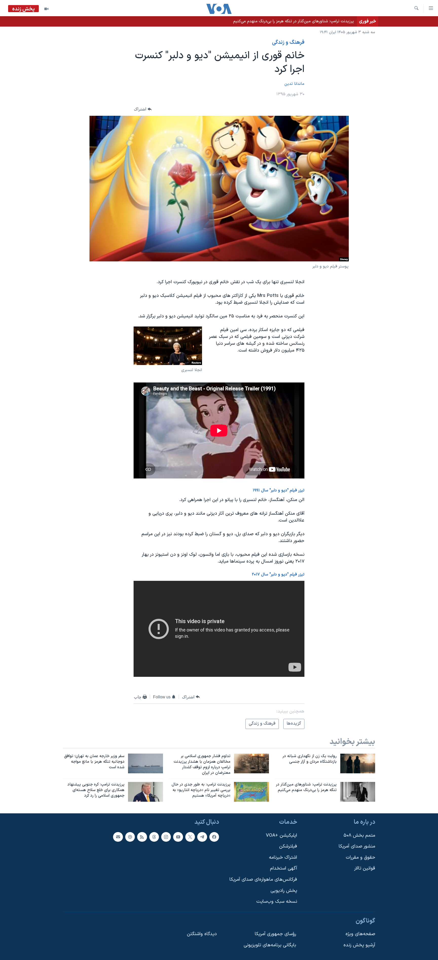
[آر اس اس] (142, 837)
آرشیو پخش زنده (359, 945)
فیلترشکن (288, 846)
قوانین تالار (364, 868)
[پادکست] (130, 837)
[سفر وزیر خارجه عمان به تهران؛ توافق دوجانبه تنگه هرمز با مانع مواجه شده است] (145, 763)
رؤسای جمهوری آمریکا (275, 934)
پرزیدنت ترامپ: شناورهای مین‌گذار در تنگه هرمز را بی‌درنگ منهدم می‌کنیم (293, 21)
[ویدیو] (46, 9)
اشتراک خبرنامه (283, 857)
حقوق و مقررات (360, 857)
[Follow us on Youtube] (178, 837)
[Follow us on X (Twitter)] (190, 837)
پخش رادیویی (283, 890)
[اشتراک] (118, 837)
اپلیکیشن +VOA (281, 835)
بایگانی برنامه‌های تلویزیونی (270, 945)
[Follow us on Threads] (154, 837)
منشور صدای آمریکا (357, 846)
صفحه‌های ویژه (360, 934)
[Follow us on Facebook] (214, 837)
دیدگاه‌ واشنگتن (202, 934)
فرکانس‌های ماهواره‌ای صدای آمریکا (263, 879)
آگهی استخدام (283, 868)
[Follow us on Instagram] (166, 837)
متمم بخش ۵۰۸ (359, 835)
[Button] (143, 109)
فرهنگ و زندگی (288, 43)
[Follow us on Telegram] (202, 837)
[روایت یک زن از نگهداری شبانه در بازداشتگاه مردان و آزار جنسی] (357, 763)
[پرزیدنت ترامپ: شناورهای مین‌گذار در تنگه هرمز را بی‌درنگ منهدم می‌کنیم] (357, 792)
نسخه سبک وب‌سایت (276, 901)
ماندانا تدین (294, 84)
